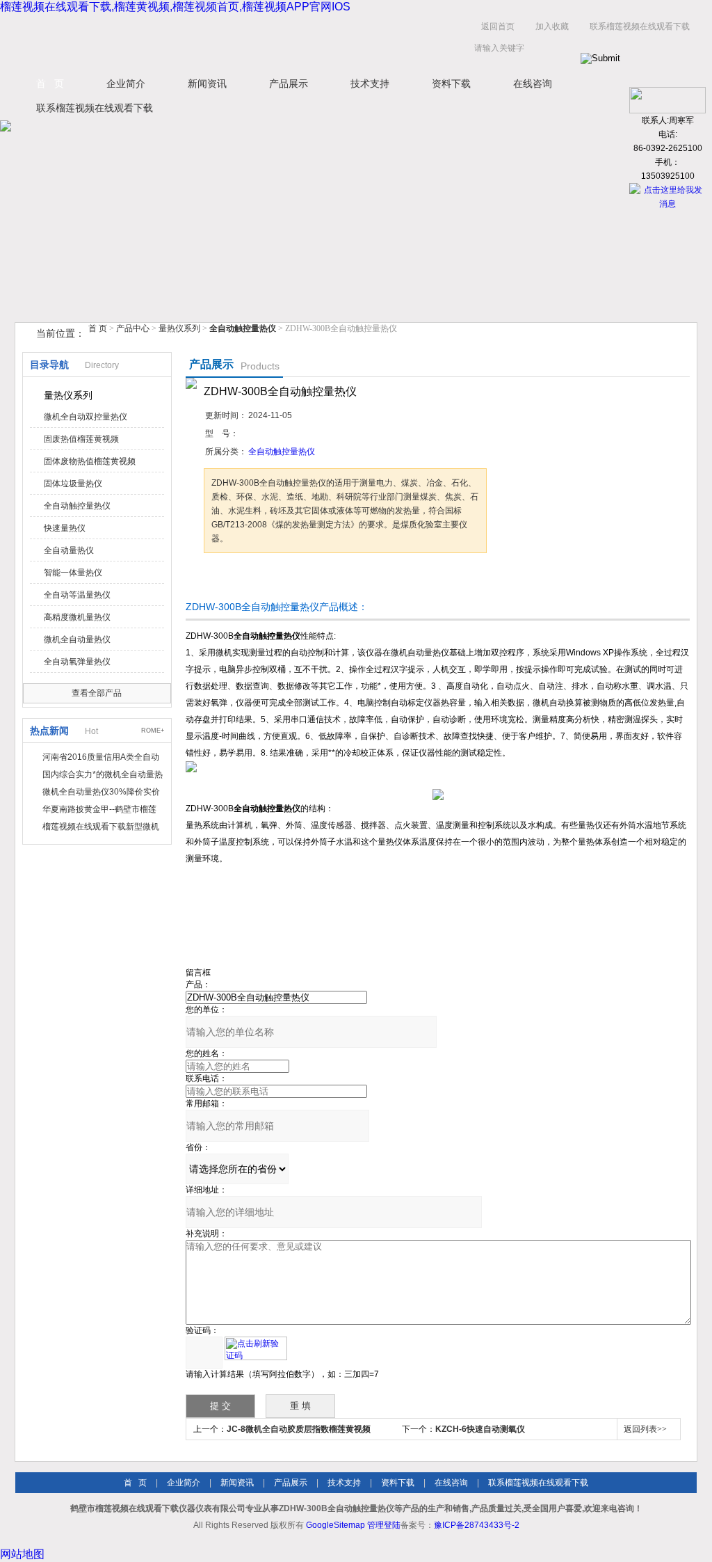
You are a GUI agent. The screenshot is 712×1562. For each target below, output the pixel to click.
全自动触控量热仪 (77, 506)
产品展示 (288, 83)
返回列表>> (645, 1429)
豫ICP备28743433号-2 (476, 1525)
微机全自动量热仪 (77, 639)
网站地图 (22, 1554)
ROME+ (152, 730)
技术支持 (369, 83)
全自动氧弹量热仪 (77, 662)
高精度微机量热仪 (77, 617)
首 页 (50, 83)
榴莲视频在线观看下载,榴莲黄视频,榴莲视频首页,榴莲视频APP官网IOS (175, 7)
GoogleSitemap (335, 1525)
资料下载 (451, 83)
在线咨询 (532, 83)
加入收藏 (552, 26)
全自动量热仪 (69, 550)
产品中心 (134, 328)
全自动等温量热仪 (77, 595)
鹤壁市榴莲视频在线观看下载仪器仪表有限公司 (154, 41)
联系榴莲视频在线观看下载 (640, 26)
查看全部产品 (97, 693)
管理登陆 (383, 1525)
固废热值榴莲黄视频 (81, 439)
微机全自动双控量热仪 (85, 417)
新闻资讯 (207, 83)
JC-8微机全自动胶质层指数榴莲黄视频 (299, 1429)
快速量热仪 (65, 528)
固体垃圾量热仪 (73, 483)
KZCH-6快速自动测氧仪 (480, 1429)
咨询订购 (247, 579)
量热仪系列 (179, 328)
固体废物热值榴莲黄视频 (90, 461)
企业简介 (125, 83)
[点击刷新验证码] (256, 1348)
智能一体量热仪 (73, 572)
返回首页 (498, 26)
